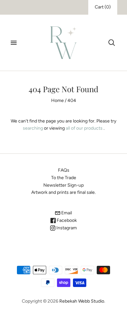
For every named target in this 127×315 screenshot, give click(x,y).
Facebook (66, 220)
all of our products (84, 128)
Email (66, 213)
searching (33, 128)
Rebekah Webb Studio (81, 301)
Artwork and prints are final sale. (63, 192)
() (103, 7)
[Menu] (14, 43)
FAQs (63, 170)
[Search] (111, 42)
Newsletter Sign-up (63, 185)
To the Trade (63, 177)
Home (57, 100)
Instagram (66, 228)
